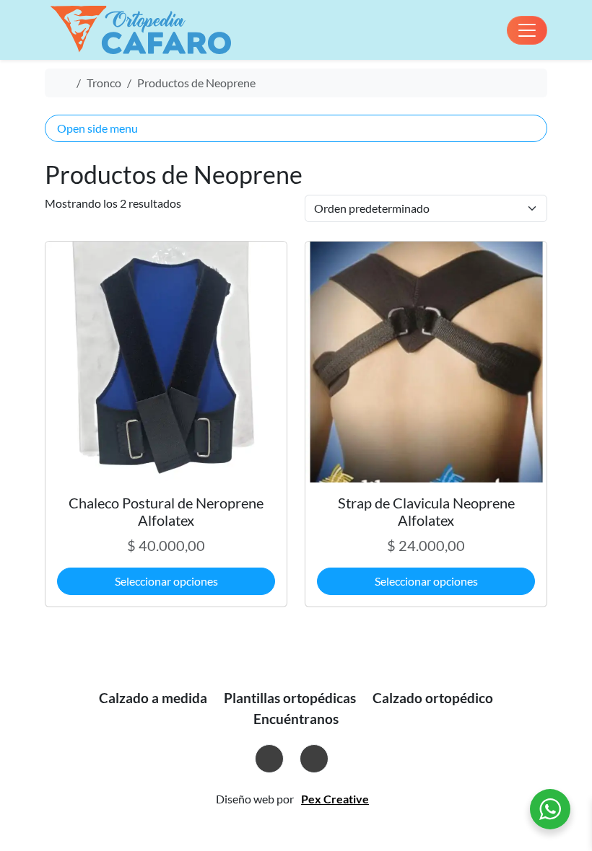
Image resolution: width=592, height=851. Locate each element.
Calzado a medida (153, 697)
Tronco (104, 82)
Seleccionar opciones (166, 581)
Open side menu (97, 128)
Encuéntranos (296, 718)
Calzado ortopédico (433, 697)
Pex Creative (335, 799)
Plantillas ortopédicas (290, 697)
